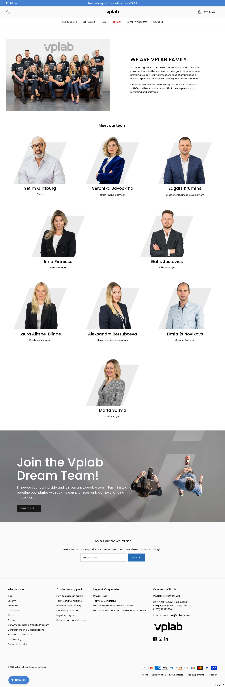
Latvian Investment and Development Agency (119, 610)
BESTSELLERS (89, 21)
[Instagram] (11, 3)
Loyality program (65, 615)
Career (12, 620)
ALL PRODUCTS (69, 21)
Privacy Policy (100, 596)
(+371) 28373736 (162, 609)
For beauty (212, 675)
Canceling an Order (67, 610)
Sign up (136, 557)
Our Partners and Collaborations (26, 629)
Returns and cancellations (71, 620)
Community (14, 639)
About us (13, 605)
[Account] (198, 12)
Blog (10, 596)
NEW (104, 21)
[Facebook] (7, 3)
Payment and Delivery (68, 605)
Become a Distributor (20, 634)
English (212, 12)
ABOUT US (158, 21)
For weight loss (176, 675)
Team (11, 615)
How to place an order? (69, 596)
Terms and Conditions (69, 600)
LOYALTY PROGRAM (137, 21)
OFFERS (116, 21)
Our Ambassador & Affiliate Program (28, 624)
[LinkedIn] (16, 3)
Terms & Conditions (104, 600)
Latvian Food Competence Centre (113, 605)
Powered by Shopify (38, 667)
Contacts (13, 610)
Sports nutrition (159, 675)
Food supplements (195, 675)
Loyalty (12, 600)
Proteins (144, 675)
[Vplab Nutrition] (112, 12)
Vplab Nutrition (21, 667)
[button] (219, 685)
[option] (112, 476)
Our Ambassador (17, 644)
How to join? (29, 508)
